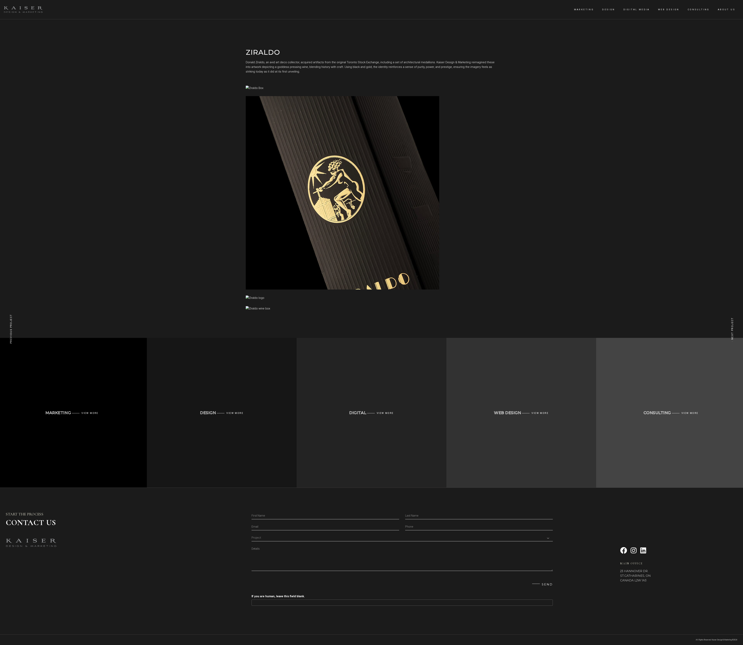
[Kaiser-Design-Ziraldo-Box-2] (371, 87)
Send (547, 584)
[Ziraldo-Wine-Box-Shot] (371, 308)
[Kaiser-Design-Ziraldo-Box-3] (371, 193)
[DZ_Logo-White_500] (371, 297)
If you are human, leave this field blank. (278, 596)
